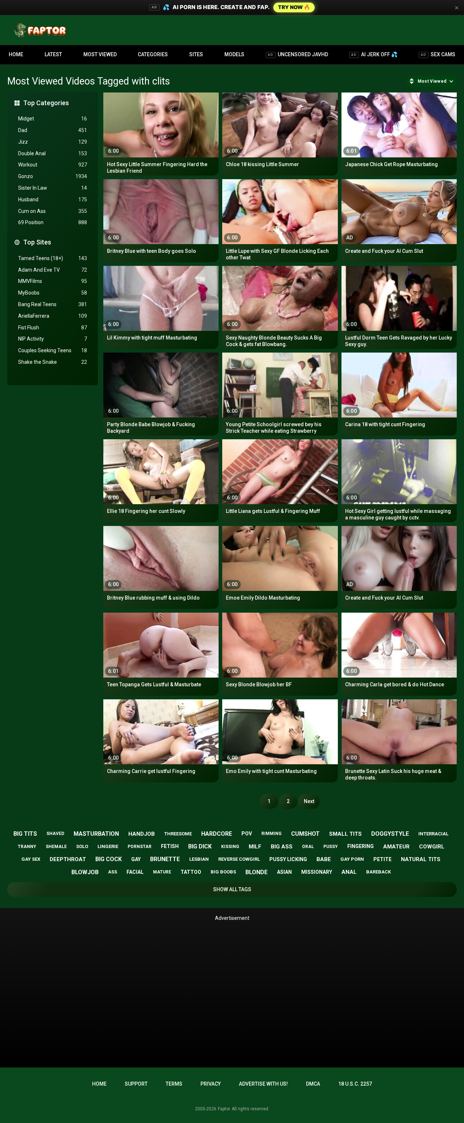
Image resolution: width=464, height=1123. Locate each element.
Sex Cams (438, 54)
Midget (52, 119)
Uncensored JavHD (298, 54)
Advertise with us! (263, 1084)
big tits (25, 833)
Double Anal (52, 153)
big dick (200, 846)
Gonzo (52, 176)
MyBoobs (52, 293)
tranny (27, 846)
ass (112, 872)
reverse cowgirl (239, 859)
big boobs (223, 872)
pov (246, 833)
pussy (330, 846)
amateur (396, 846)
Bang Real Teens (52, 304)
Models (234, 54)
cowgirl (431, 846)
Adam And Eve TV (52, 270)
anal (349, 872)
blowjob (85, 872)
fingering (360, 846)
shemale (56, 846)
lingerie (108, 846)
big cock (108, 859)
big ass (282, 846)
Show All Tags (232, 889)
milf (255, 846)
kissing (230, 846)
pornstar (140, 846)
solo (82, 846)
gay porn (352, 859)
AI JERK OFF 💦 (374, 54)
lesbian (199, 859)
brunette (165, 859)
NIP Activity (52, 339)
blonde (256, 872)
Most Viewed (100, 54)
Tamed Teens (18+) (52, 258)
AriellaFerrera (52, 316)
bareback (378, 872)
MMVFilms (52, 281)
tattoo (191, 872)
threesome (178, 833)
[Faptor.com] (41, 30)
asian (284, 872)
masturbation (96, 833)
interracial (433, 833)
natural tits (420, 859)
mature (162, 872)
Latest (53, 54)
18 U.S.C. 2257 (355, 1084)
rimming (271, 833)
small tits (345, 834)
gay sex (30, 859)
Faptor (224, 1108)
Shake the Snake (52, 362)
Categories (153, 54)
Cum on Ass (52, 211)
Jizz (52, 142)
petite (382, 859)
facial (135, 872)
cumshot (305, 833)
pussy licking (288, 859)
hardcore (216, 833)
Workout (52, 165)
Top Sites (37, 242)
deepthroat (68, 859)
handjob (141, 834)
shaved (55, 833)
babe (323, 859)
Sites (196, 54)
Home (16, 54)
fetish (170, 846)
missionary (316, 872)
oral (308, 846)
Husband (52, 199)
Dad (52, 130)
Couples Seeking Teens (52, 350)
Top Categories (46, 103)
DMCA (313, 1084)
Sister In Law (52, 188)
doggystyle (390, 833)
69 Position (52, 222)
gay (136, 859)
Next (309, 801)
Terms (174, 1084)
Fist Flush (52, 327)
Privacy (210, 1084)
